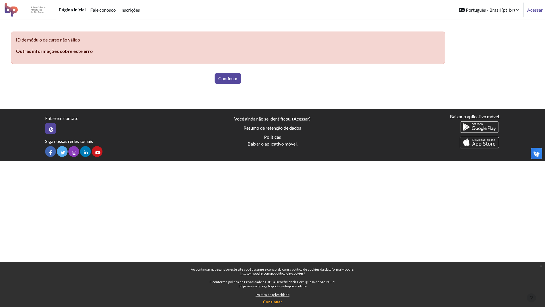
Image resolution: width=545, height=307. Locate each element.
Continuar (272, 301)
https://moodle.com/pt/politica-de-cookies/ (272, 273)
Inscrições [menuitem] (130, 10)
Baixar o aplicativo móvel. (272, 143)
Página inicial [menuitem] (72, 9)
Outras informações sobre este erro (54, 51)
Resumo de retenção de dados (272, 127)
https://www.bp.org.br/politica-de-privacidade (273, 286)
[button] (488, 10)
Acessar (535, 10)
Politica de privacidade (273, 295)
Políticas (272, 137)
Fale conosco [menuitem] (103, 10)
